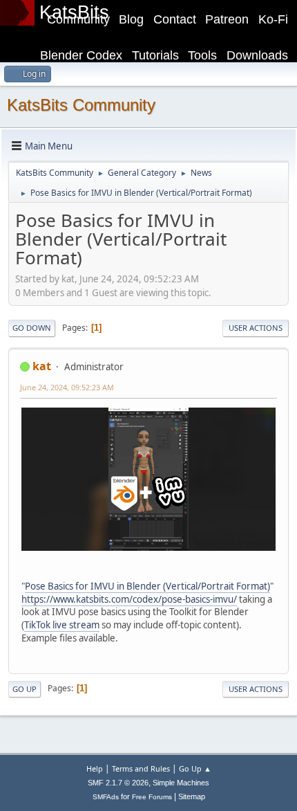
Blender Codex (81, 55)
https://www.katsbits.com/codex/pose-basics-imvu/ (129, 599)
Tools (202, 55)
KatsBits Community (81, 104)
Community (78, 19)
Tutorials (155, 55)
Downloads (257, 55)
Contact (174, 19)
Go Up (24, 689)
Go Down (31, 327)
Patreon (227, 19)
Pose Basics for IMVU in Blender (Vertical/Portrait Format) (147, 586)
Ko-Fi (273, 19)
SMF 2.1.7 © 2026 (118, 782)
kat (41, 366)
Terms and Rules (141, 768)
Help (94, 768)
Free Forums (152, 797)
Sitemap (191, 796)
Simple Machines (181, 782)
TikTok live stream (61, 625)
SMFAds (106, 797)
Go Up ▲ (195, 768)
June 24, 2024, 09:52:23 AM (67, 387)
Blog (131, 19)
